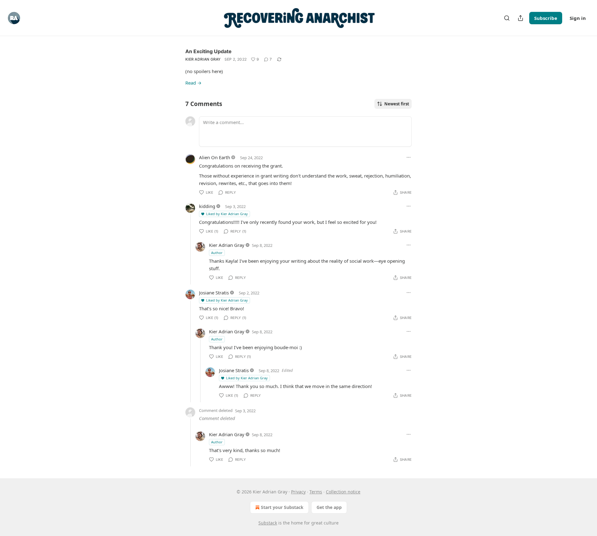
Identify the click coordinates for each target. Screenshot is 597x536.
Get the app (329, 507)
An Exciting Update (208, 51)
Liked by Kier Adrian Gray (227, 213)
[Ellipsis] (409, 157)
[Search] (507, 18)
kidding (207, 206)
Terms (315, 492)
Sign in (578, 18)
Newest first (396, 104)
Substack (267, 523)
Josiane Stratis (214, 292)
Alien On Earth (214, 157)
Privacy (298, 492)
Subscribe (545, 18)
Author (217, 252)
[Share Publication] (520, 18)
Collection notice (343, 492)
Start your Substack (282, 507)
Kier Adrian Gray (203, 59)
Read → (193, 83)
